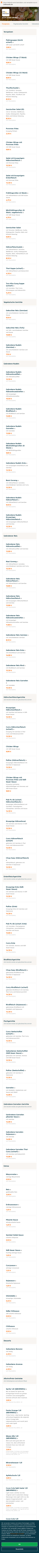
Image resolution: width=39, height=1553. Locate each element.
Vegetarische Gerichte (20, 24)
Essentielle (19, 1549)
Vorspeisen (6, 24)
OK (19, 1544)
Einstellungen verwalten (17, 1533)
